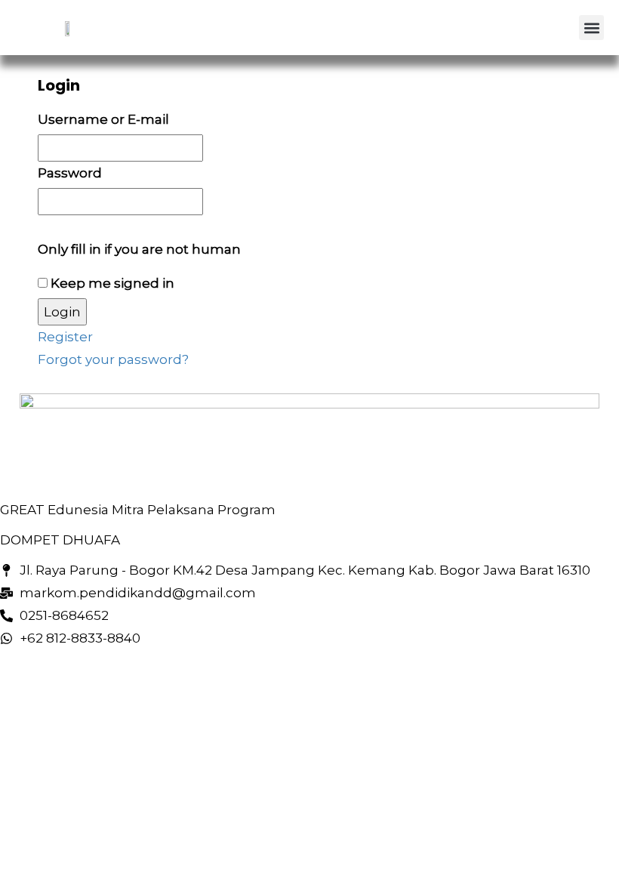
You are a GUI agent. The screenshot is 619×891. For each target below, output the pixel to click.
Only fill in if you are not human (139, 249)
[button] (591, 27)
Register (65, 336)
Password (70, 172)
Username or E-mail (103, 119)
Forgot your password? (113, 359)
